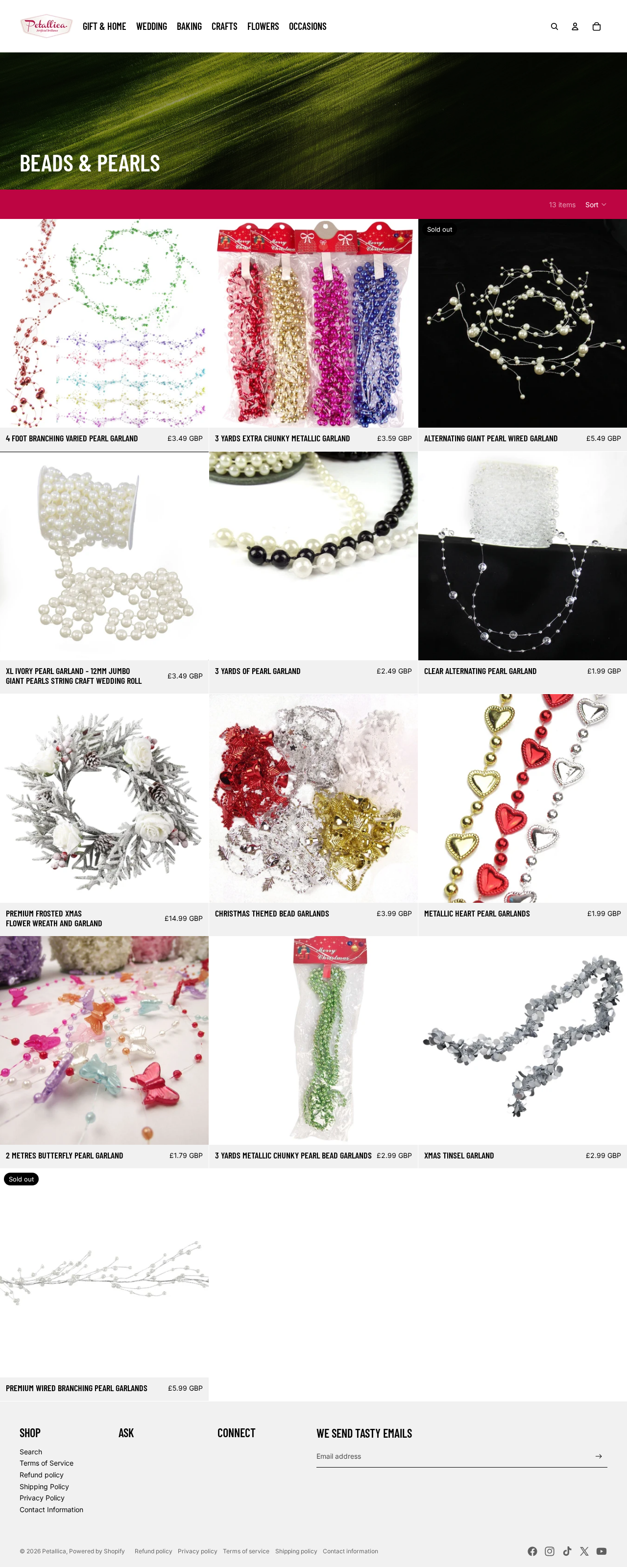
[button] (596, 204)
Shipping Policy (44, 1486)
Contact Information (51, 1509)
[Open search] (554, 26)
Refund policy (42, 1475)
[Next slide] (194, 323)
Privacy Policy (42, 1498)
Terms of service (246, 1551)
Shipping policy (296, 1551)
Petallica (54, 1551)
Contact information (350, 1551)
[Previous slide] (14, 323)
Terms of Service (46, 1463)
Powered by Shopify (97, 1551)
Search (31, 1451)
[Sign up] (598, 1456)
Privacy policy (197, 1551)
